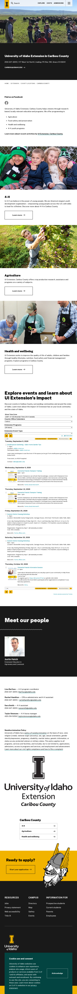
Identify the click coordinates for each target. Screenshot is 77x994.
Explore (41, 3)
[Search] (12, 3)
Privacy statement (13, 907)
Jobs (7, 903)
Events (31, 916)
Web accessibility (12, 912)
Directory (32, 903)
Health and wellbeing (30, 837)
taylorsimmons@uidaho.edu (29, 716)
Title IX (8, 916)
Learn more (17, 215)
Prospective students (55, 903)
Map (30, 907)
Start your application (19, 869)
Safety (31, 912)
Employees (51, 916)
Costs (49, 3)
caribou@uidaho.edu (13, 67)
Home (7, 83)
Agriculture (26, 831)
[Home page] (7, 4)
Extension (15, 83)
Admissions (59, 3)
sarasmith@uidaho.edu (28, 708)
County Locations (28, 83)
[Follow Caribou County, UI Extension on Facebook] (6, 103)
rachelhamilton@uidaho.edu (30, 700)
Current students (53, 907)
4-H (23, 826)
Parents (49, 912)
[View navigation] (69, 3)
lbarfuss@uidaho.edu (27, 692)
